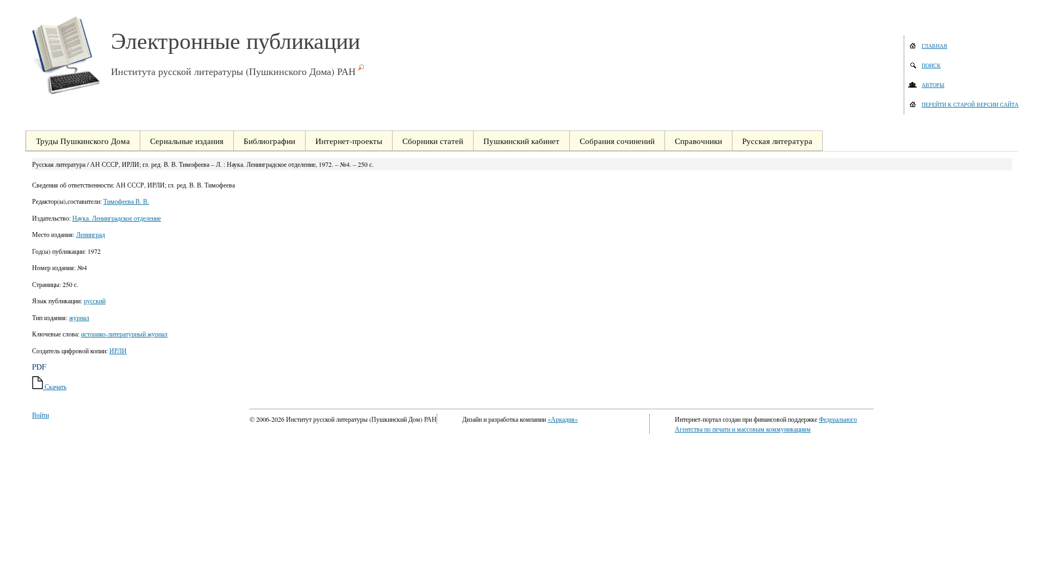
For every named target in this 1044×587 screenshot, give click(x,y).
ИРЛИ (118, 350)
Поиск (931, 65)
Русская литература (777, 140)
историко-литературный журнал (124, 333)
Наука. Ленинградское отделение (116, 218)
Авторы (933, 85)
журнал (79, 317)
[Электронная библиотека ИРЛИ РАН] (71, 55)
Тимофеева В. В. (126, 201)
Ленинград (90, 234)
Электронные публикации (235, 40)
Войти (40, 414)
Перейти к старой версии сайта (970, 104)
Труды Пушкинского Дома (83, 140)
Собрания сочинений (617, 140)
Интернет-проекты (348, 140)
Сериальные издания (186, 140)
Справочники (698, 140)
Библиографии (269, 140)
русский (94, 300)
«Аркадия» (563, 419)
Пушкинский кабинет (521, 140)
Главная (934, 45)
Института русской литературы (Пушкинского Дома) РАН (233, 71)
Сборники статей (432, 140)
